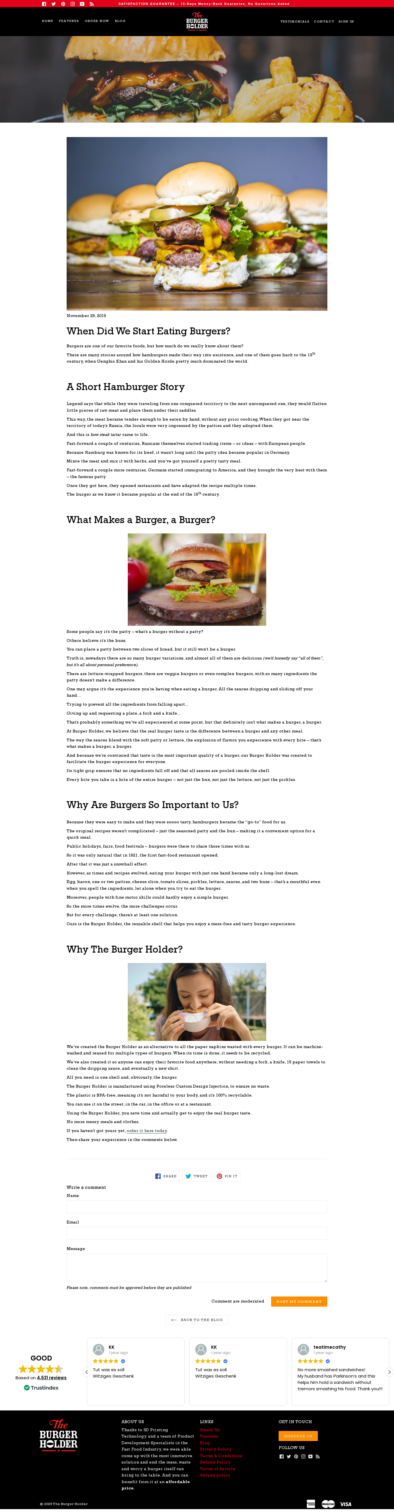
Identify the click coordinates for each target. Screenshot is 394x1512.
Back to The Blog (201, 1320)
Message (76, 1248)
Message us (298, 1436)
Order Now (97, 21)
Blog (120, 21)
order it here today (147, 1130)
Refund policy (215, 1474)
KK (112, 1347)
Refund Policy (215, 1461)
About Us (210, 1429)
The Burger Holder (70, 1504)
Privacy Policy (216, 1449)
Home (47, 21)
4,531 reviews (52, 1378)
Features (69, 21)
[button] (389, 1372)
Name (73, 1195)
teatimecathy (330, 1347)
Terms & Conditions (221, 1455)
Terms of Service (217, 1468)
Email (73, 1221)
